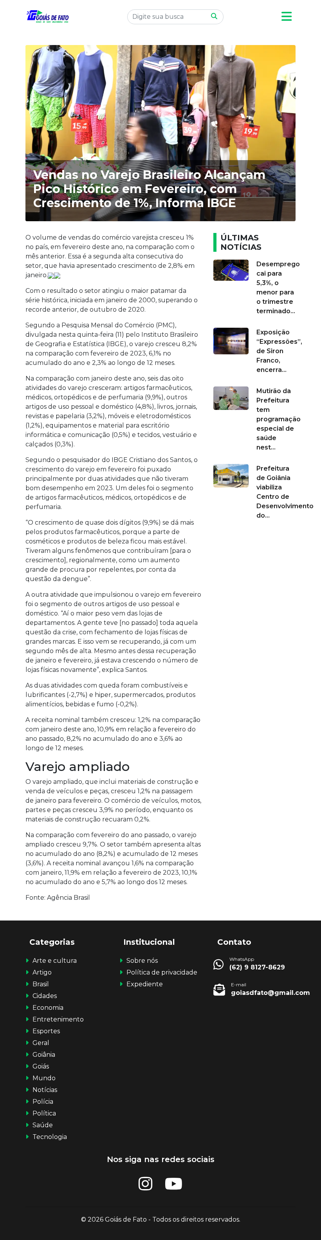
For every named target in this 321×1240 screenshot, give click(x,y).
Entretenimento (58, 1019)
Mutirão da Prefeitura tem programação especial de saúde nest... (278, 419)
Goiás (40, 1066)
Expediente (144, 984)
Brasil (40, 984)
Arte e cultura (54, 960)
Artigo (42, 972)
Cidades (44, 996)
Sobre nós (142, 960)
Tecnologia (49, 1137)
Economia (47, 1007)
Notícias (44, 1090)
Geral (40, 1043)
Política (44, 1113)
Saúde (42, 1125)
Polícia (42, 1101)
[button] (286, 16)
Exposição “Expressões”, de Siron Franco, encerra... (279, 351)
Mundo (44, 1078)
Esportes (46, 1031)
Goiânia (43, 1054)
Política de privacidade (161, 972)
